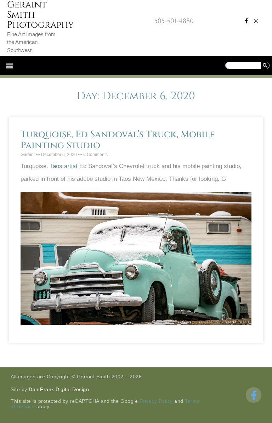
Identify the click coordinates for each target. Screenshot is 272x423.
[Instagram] (256, 21)
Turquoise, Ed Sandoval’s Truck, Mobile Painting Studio (118, 140)
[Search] (265, 65)
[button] (9, 65)
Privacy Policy (156, 401)
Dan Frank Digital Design (59, 389)
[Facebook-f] (246, 21)
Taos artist (64, 166)
